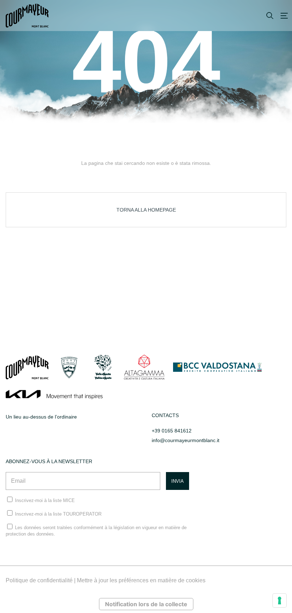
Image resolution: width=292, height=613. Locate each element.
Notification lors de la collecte (146, 604)
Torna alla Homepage (146, 210)
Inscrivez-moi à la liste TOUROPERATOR (58, 514)
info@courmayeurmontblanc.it (185, 440)
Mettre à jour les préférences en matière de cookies (141, 580)
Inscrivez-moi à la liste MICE (45, 500)
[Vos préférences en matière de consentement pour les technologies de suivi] (279, 600)
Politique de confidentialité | (41, 580)
